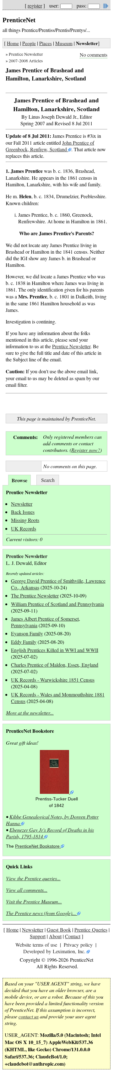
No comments (93, 54)
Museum (64, 43)
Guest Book (59, 929)
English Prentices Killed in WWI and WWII (54, 650)
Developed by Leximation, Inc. (54, 951)
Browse (19, 480)
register (35, 5)
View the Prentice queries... (33, 878)
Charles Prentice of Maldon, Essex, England (54, 664)
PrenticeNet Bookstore (37, 846)
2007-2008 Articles (26, 61)
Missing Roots (25, 520)
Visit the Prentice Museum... (34, 901)
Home (13, 43)
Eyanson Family (27, 633)
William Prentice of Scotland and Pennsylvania (57, 604)
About (55, 936)
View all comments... (26, 890)
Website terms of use (36, 944)
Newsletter (21, 503)
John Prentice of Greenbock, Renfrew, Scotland (50, 146)
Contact (72, 936)
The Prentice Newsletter (35, 595)
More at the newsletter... (30, 712)
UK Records (23, 528)
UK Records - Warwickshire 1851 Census (52, 679)
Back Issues (23, 512)
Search (48, 480)
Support (38, 936)
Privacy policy (78, 944)
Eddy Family (23, 642)
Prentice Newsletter (26, 54)
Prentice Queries (90, 929)
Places (45, 43)
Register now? (85, 450)
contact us (29, 1016)
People (29, 43)
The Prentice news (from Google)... (41, 913)
